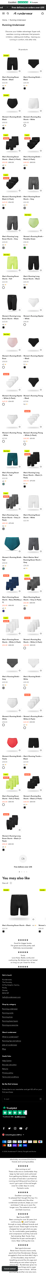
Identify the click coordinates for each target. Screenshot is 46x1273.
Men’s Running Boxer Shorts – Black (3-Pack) (11, 157)
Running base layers (10, 1021)
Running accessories (10, 1025)
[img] (23, 940)
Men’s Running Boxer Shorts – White (31, 516)
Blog (4, 1049)
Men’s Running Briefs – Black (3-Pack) (32, 157)
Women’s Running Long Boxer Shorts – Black (11, 317)
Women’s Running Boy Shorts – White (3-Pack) (32, 640)
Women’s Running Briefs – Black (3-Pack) (12, 197)
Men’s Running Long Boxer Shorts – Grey (10, 237)
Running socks (7, 1013)
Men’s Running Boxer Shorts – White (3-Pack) (11, 640)
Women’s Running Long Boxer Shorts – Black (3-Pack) (11, 838)
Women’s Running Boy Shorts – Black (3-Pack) (32, 797)
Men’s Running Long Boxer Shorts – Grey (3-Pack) (11, 517)
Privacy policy (7, 1073)
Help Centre (6, 1060)
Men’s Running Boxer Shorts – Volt (10, 277)
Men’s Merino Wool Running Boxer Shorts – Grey (32, 559)
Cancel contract (10, 1268)
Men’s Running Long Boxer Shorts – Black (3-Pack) (33, 475)
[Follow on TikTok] (26, 1128)
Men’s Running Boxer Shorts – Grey (31, 197)
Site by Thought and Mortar (27, 1151)
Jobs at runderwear (9, 1045)
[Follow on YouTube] (20, 1128)
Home (4, 20)
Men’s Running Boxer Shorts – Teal (10, 473)
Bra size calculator (9, 1064)
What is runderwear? (10, 1037)
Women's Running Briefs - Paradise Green (33, 237)
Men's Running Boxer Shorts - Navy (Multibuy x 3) (12, 599)
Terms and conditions (10, 1077)
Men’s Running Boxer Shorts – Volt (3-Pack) (10, 797)
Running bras (7, 1017)
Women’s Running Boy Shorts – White (32, 118)
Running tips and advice (11, 1041)
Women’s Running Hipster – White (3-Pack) (12, 396)
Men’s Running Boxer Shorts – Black (10, 78)
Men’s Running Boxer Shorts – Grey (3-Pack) (32, 598)
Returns (5, 1069)
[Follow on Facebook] (3, 1128)
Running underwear (10, 1009)
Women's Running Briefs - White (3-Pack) (33, 717)
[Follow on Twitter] (9, 1128)
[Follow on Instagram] (15, 1128)
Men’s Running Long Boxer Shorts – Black (31, 277)
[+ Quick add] (20, 71)
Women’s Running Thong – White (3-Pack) (33, 433)
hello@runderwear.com (11, 997)
